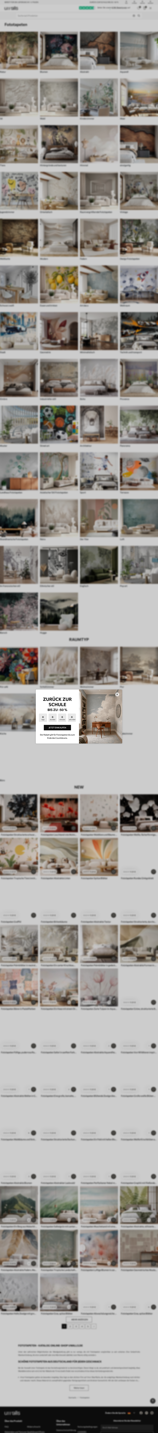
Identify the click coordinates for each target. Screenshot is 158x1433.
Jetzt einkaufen (57, 727)
